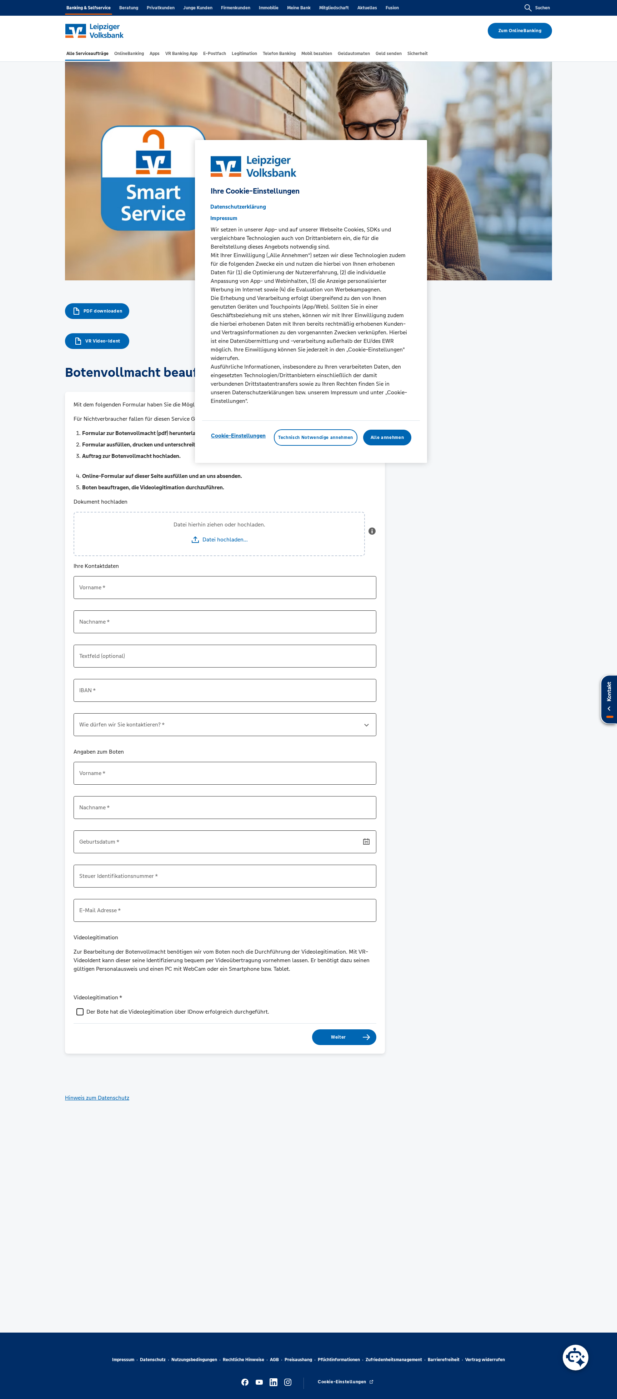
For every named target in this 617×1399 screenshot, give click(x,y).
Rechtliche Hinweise (243, 1360)
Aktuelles (367, 8)
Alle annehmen (387, 437)
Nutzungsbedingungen (194, 1360)
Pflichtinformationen (339, 1360)
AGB (274, 1360)
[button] (372, 534)
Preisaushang (298, 1360)
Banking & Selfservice (88, 8)
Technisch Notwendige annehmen (315, 437)
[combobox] (225, 727)
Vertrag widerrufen (485, 1360)
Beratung (128, 8)
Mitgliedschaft (334, 8)
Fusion (392, 8)
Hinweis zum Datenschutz (97, 1097)
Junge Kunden (197, 8)
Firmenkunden (235, 8)
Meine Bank (299, 8)
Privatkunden (161, 8)
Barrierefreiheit (444, 1360)
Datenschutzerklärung (238, 206)
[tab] (87, 53)
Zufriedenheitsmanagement (394, 1360)
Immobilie (269, 8)
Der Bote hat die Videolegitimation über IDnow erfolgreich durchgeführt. (177, 1011)
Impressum (123, 1360)
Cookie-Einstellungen (238, 435)
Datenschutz (153, 1360)
